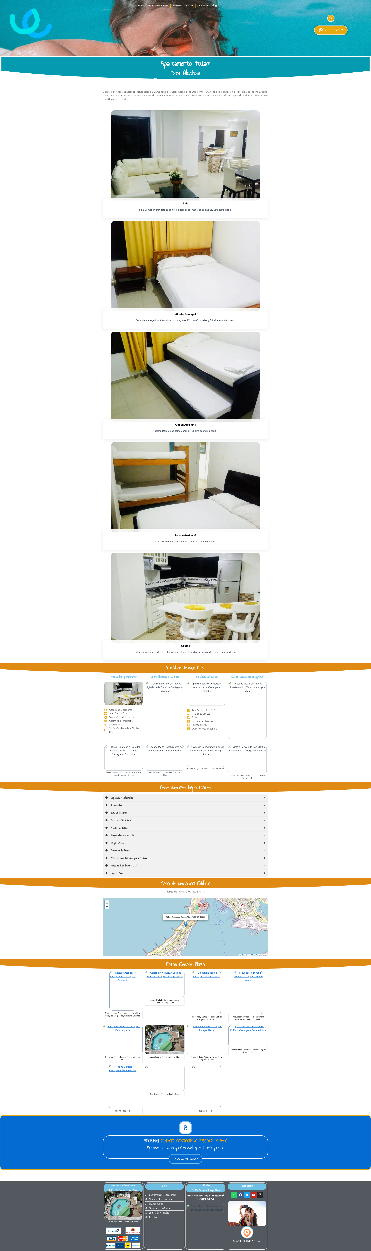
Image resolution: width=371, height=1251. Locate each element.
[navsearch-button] (330, 18)
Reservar (177, 6)
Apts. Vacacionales (158, 6)
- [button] (107, 906)
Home (141, 6)
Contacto (203, 6)
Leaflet (242, 955)
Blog (214, 6)
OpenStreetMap (253, 955)
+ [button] (107, 902)
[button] (185, 1127)
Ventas (189, 6)
